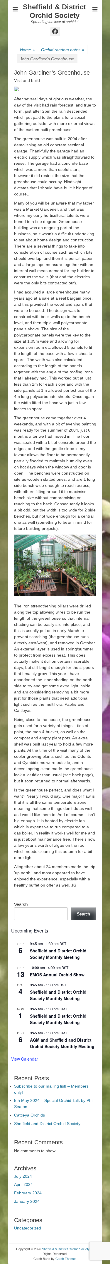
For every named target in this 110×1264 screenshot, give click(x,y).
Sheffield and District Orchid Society (47, 1123)
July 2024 (23, 1176)
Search (21, 904)
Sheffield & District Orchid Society (54, 11)
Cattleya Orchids (29, 1115)
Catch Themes (66, 1258)
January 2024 (27, 1201)
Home (27, 49)
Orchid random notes (62, 49)
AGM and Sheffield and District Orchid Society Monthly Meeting (62, 1043)
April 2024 (23, 1184)
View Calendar (24, 1059)
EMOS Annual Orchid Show (57, 975)
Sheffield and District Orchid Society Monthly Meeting (58, 954)
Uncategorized (27, 1228)
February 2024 (28, 1193)
